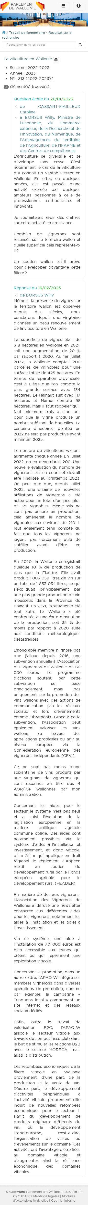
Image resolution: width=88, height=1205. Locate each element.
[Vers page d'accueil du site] (22, 6)
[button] (80, 44)
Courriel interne (63, 1200)
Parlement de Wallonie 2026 (48, 1192)
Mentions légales (46, 1196)
